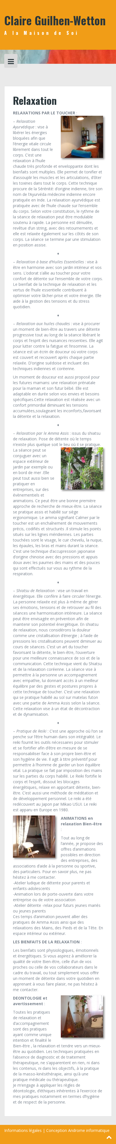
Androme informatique (89, 1130)
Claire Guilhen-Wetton (55, 20)
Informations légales (23, 1130)
